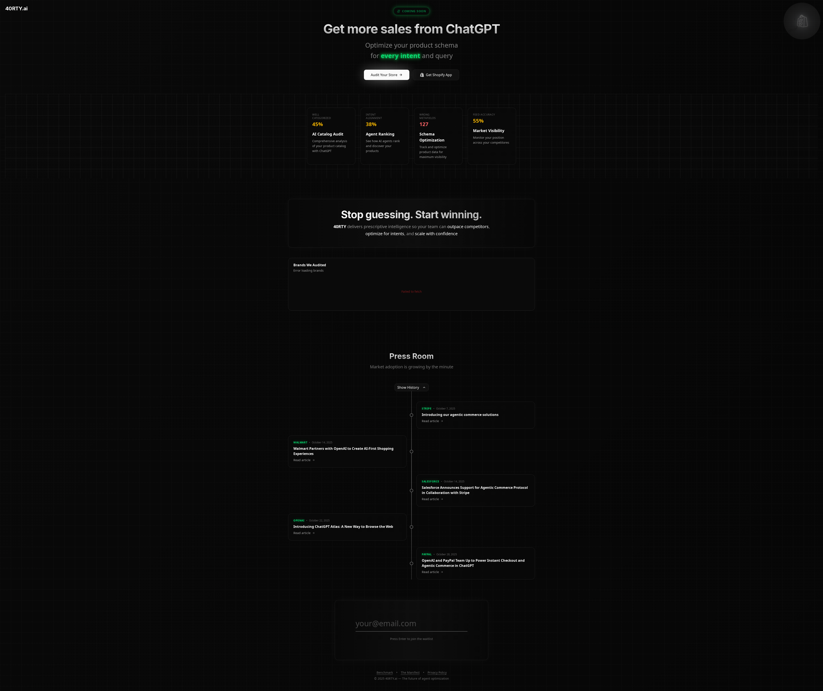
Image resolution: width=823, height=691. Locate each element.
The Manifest (410, 672)
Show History (408, 387)
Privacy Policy (437, 672)
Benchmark (385, 672)
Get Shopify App (439, 74)
